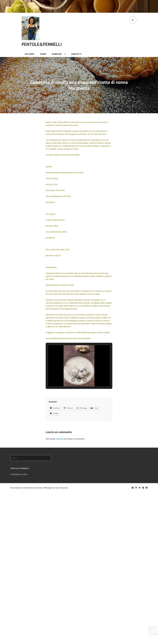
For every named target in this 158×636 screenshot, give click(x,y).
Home (43, 54)
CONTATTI (76, 54)
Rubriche (56, 54)
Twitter (140, 487)
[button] (73, 380)
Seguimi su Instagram (136, 487)
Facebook (133, 487)
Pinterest (143, 487)
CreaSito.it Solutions (34, 487)
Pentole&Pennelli (42, 44)
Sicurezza (64, 487)
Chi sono (29, 54)
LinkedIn (147, 487)
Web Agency (49, 487)
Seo (56, 487)
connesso (59, 438)
